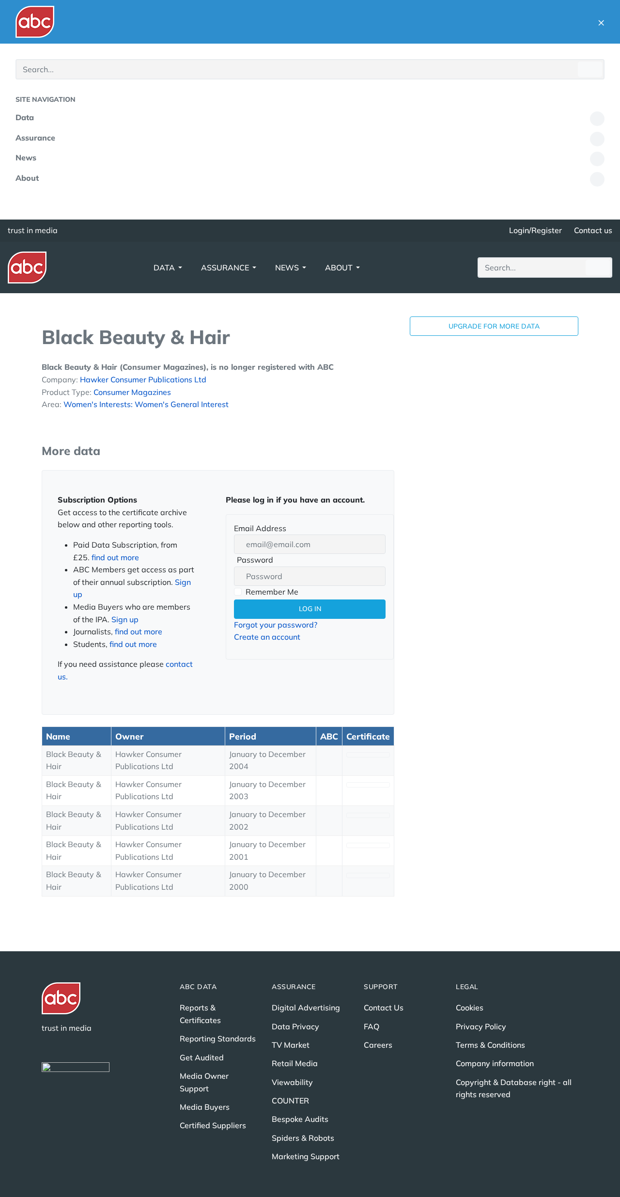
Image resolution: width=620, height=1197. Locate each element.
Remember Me (272, 592)
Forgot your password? (275, 625)
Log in (310, 608)
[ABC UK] (35, 22)
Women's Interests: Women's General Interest (146, 404)
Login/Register (535, 230)
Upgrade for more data (494, 326)
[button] (601, 22)
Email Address (260, 528)
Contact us (593, 230)
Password (253, 561)
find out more (115, 557)
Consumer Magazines (132, 392)
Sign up (125, 619)
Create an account (267, 637)
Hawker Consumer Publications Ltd (143, 379)
